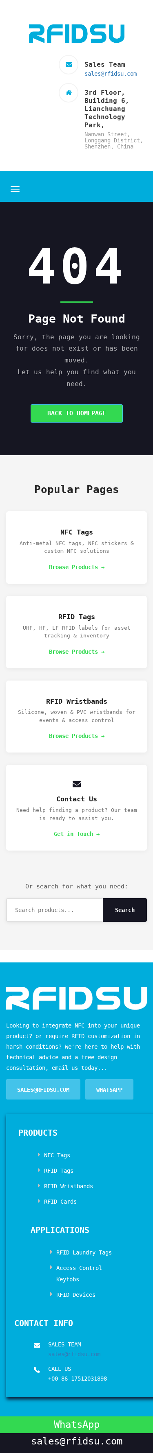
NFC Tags (57, 1155)
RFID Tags (58, 1170)
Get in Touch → (77, 834)
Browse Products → (76, 567)
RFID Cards (60, 1201)
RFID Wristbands (68, 1186)
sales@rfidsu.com (110, 73)
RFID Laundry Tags (84, 1252)
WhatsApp (109, 1089)
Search (125, 910)
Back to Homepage (76, 413)
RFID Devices (75, 1295)
